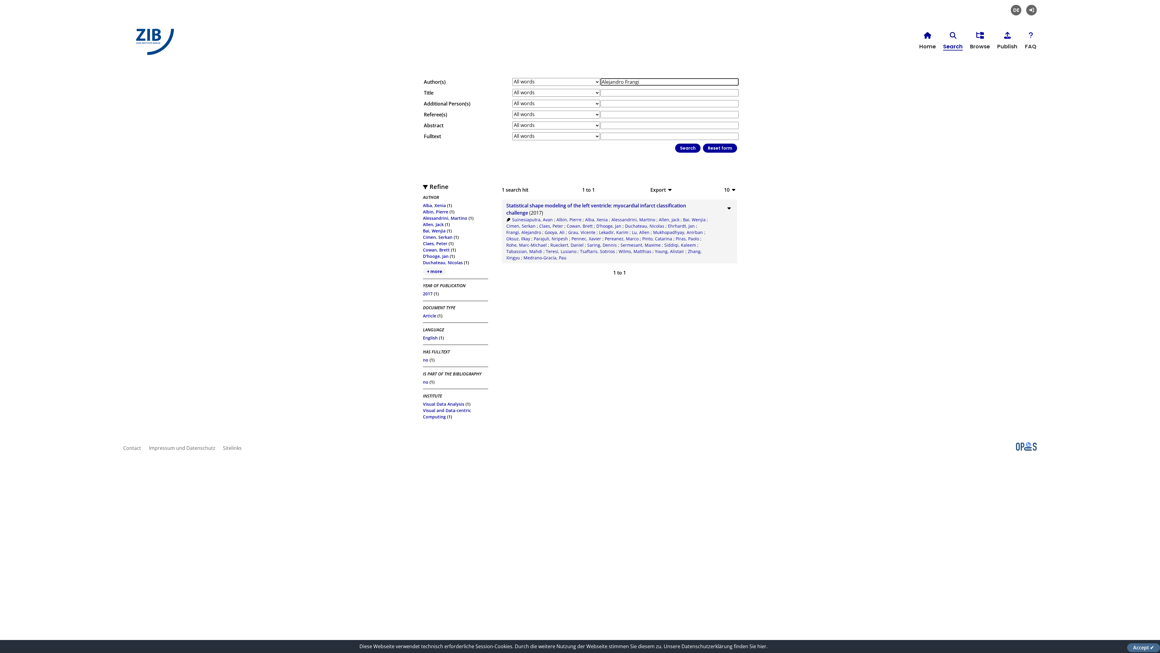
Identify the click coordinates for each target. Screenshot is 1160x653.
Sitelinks (232, 448)
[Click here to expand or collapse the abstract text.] (729, 208)
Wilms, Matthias (635, 251)
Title (428, 92)
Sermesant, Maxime (640, 245)
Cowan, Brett (436, 250)
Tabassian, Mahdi (524, 251)
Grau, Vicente (581, 232)
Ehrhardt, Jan (681, 226)
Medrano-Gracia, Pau (545, 258)
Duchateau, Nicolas (443, 262)
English (430, 338)
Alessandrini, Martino (445, 218)
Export (658, 190)
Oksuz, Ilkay (518, 239)
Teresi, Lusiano (561, 251)
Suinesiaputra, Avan (532, 220)
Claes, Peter (435, 243)
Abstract (433, 125)
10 (727, 190)
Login (1031, 10)
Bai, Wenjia (434, 231)
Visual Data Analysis (443, 404)
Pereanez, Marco (622, 239)
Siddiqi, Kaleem (680, 245)
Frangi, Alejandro (523, 232)
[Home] (153, 44)
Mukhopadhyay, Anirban (678, 232)
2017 (428, 294)
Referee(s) (435, 114)
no (425, 360)
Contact (132, 448)
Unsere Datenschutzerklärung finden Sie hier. (716, 646)
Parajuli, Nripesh (551, 239)
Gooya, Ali (555, 232)
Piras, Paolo (687, 239)
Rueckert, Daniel (567, 245)
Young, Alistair (669, 251)
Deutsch (1016, 10)
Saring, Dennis (602, 245)
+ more (434, 271)
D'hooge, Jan (436, 256)
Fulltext (432, 136)
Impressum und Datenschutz (182, 448)
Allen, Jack (433, 224)
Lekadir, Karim (613, 232)
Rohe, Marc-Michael (526, 245)
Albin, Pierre (435, 212)
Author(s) (435, 82)
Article (429, 316)
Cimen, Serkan (438, 237)
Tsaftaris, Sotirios (597, 251)
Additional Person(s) (447, 103)
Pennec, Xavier (586, 239)
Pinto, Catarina (657, 239)
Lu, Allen (640, 232)
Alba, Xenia (434, 205)
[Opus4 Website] (1026, 449)
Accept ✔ (1143, 647)
